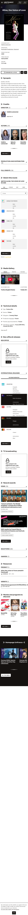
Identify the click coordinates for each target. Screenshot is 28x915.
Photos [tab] (14, 271)
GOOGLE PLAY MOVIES (11, 201)
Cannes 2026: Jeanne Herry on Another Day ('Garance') (8, 661)
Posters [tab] (23, 271)
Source (2, 257)
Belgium (9, 429)
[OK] (14, 912)
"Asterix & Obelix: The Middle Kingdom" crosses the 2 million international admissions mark (11, 505)
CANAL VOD (9, 221)
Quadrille (4, 613)
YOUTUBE (8, 241)
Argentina (9, 384)
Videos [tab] (5, 271)
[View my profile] (25, 2)
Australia (9, 395)
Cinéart (14, 432)
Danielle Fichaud (23, 143)
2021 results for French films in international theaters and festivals (12, 530)
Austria (9, 406)
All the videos (6, 675)
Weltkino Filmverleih (17, 411)
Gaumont (16, 49)
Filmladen (15, 409)
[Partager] (22, 72)
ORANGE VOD (9, 231)
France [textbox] (4, 193)
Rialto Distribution (17, 398)
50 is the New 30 (13, 614)
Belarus (9, 418)
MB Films (15, 389)
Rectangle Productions (7, 49)
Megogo (14, 421)
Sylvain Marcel (13, 143)
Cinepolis (15, 387)
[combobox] (14, 193)
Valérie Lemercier (6, 44)
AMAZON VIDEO (10, 211)
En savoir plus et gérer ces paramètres (10, 909)
